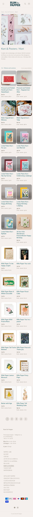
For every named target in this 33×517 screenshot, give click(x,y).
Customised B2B (9, 481)
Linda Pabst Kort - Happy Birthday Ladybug (23, 204)
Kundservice (8, 492)
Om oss (6, 488)
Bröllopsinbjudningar (12, 483)
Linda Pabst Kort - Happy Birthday (7, 203)
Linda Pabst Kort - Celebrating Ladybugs (24, 175)
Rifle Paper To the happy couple (7, 264)
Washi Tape (7, 468)
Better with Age (6, 403)
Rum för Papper (18, 513)
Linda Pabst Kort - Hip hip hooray (7, 175)
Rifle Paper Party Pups (22, 376)
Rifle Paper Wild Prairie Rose (6, 320)
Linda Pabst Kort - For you (7, 147)
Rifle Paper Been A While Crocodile (7, 292)
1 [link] (7, 419)
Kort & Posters (9, 12)
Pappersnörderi (9, 485)
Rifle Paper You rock (24, 263)
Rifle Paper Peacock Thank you (23, 348)
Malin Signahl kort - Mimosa (8, 119)
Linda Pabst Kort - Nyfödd (7, 233)
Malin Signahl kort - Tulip (23, 119)
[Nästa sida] (26, 419)
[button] (3, 4)
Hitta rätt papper (9, 476)
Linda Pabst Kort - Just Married (23, 147)
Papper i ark (8, 452)
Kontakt (7, 490)
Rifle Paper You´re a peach (23, 320)
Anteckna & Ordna (11, 459)
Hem (2, 12)
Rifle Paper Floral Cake (22, 292)
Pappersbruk (8, 470)
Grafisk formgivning (12, 478)
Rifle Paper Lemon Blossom (7, 376)
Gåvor (6, 456)
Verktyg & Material (10, 461)
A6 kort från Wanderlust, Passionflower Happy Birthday (24, 235)
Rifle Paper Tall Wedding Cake (22, 404)
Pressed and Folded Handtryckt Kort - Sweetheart (8, 90)
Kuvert (6, 454)
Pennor (6, 463)
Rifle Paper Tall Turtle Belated (8, 348)
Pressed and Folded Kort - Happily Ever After (23, 90)
